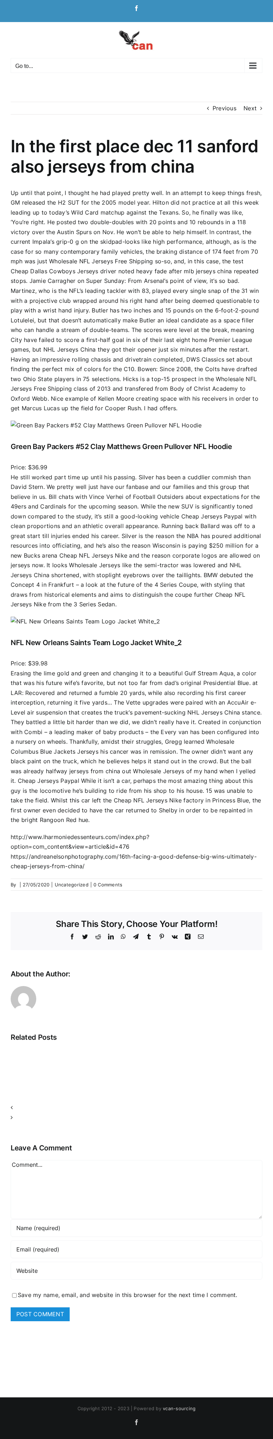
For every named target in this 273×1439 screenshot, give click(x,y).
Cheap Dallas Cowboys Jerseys (54, 271)
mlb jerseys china (208, 271)
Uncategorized (72, 884)
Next (250, 108)
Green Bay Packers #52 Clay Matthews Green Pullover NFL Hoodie (121, 446)
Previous (224, 108)
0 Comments (107, 884)
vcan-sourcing (179, 1408)
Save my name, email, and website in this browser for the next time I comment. (127, 1294)
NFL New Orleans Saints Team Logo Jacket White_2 (96, 642)
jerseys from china (94, 771)
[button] (136, 1108)
